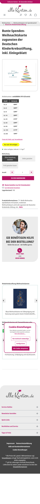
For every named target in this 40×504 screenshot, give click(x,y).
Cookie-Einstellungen (20, 450)
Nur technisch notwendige (21, 339)
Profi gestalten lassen (10, 165)
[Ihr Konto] (30, 15)
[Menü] (4, 15)
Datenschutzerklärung (24, 443)
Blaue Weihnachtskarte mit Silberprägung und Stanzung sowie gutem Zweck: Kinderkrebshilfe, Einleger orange (20, 312)
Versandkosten (6, 458)
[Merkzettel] (25, 15)
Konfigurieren (20, 343)
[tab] (19, 203)
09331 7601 (20, 254)
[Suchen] (20, 15)
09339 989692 (20, 258)
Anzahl (4, 172)
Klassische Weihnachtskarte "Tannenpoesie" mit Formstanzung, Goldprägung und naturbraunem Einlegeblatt (20, 353)
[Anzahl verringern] (12, 172)
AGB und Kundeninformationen (19, 446)
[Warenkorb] (35, 15)
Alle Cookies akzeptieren (20, 348)
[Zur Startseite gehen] (20, 9)
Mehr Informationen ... (20, 333)
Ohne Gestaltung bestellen (10, 158)
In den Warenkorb (18, 178)
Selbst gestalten (27, 158)
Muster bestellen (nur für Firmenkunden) (17, 185)
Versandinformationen (20, 467)
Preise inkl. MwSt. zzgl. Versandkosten (12, 139)
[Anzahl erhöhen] (31, 172)
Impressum (11, 443)
